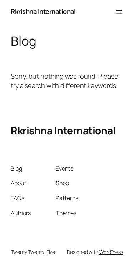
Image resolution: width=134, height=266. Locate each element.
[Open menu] (119, 11)
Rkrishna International (43, 11)
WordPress (111, 252)
